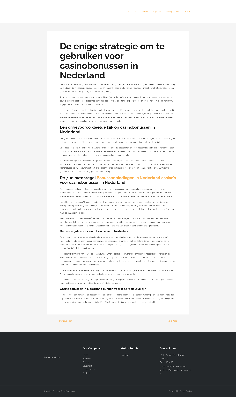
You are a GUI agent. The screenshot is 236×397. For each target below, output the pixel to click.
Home (126, 11)
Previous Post (64, 321)
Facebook (125, 355)
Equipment (157, 11)
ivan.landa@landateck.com (173, 366)
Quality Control (172, 11)
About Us (87, 359)
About (135, 11)
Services (145, 11)
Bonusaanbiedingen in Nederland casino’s (136, 177)
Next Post (173, 321)
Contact (186, 11)
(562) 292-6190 (166, 362)
